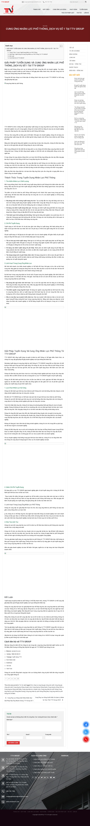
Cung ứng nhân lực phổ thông (49, 689)
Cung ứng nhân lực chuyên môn (31, 689)
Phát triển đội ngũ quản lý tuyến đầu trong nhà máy (79, 80)
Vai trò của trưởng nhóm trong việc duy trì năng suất (79, 136)
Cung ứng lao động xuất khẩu (13, 689)
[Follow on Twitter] (42, 777)
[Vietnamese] (67, 1)
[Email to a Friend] (12, 678)
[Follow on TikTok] (38, 777)
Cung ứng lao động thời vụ (55, 687)
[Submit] (85, 2)
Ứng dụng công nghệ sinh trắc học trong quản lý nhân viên (79, 150)
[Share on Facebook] (6, 678)
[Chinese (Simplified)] (60, 1)
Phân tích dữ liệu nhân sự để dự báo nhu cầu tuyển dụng (79, 102)
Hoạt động (73, 9)
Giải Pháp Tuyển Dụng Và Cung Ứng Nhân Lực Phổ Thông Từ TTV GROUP (28, 54)
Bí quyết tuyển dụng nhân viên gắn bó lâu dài (80, 87)
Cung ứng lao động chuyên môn (22, 687)
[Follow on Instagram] (35, 777)
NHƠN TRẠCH (73, 67)
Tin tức (79, 12)
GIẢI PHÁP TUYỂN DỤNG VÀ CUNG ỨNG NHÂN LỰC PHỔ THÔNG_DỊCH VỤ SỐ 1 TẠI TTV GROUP (32, 49)
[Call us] (47, 777)
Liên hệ (86, 12)
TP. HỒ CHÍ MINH (74, 51)
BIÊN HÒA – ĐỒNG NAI (76, 70)
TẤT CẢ (71, 47)
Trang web (48, 734)
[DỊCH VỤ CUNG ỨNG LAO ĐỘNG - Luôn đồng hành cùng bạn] (10, 10)
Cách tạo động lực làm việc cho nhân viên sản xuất (79, 143)
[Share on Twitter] (9, 678)
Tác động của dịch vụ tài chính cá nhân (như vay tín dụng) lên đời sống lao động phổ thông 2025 (80, 110)
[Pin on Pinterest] (15, 678)
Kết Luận (11, 56)
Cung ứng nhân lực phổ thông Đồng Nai (37, 691)
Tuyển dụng (83, 9)
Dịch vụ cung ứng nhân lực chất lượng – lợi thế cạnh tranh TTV (80, 120)
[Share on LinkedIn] (18, 678)
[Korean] (65, 1)
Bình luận (10, 719)
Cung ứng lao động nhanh (40, 687)
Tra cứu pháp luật (67, 12)
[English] (62, 1)
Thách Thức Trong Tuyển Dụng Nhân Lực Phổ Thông (23, 52)
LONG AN (72, 57)
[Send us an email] (45, 777)
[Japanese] (64, 1)
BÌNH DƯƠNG (73, 54)
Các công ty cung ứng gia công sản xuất (42, 685)
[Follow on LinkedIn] (51, 777)
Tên (8, 734)
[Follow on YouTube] (54, 777)
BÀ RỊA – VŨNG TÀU (75, 64)
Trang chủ (37, 9)
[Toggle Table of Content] (60, 46)
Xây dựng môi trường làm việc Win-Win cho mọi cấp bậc (79, 129)
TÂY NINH (72, 61)
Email (28, 734)
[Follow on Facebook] (32, 777)
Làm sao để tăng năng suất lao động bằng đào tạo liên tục (79, 94)
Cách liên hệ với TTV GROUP (16, 58)
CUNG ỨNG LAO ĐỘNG (59, 9)
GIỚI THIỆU (46, 9)
